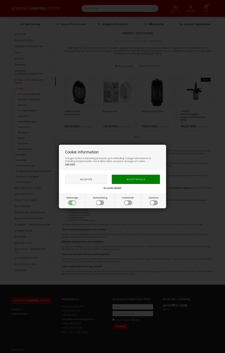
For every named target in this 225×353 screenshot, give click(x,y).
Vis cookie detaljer (112, 187)
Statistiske (154, 197)
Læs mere (70, 164)
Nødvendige (72, 197)
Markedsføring (100, 197)
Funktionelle (128, 197)
